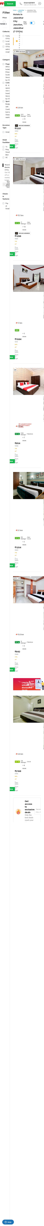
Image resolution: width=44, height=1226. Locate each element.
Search (10, 4)
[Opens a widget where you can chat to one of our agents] (8, 1222)
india (14, 10)
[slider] (3, 22)
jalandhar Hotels (21, 11)
